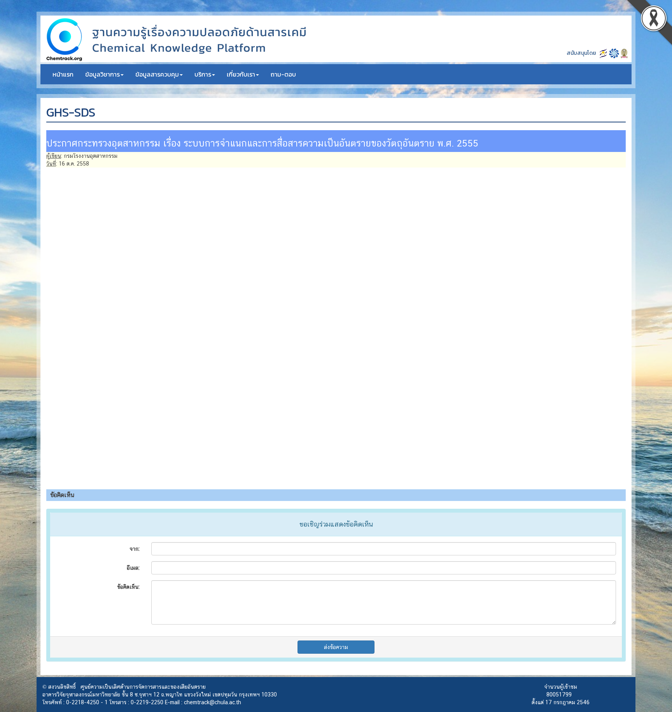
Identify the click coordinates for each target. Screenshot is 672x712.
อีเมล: (133, 568)
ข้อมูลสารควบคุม (157, 74)
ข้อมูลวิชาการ (102, 74)
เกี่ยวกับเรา (241, 74)
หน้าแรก (63, 74)
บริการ (202, 74)
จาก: (135, 549)
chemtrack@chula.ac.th (212, 702)
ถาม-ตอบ (283, 74)
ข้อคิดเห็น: (128, 587)
